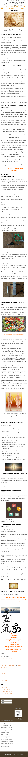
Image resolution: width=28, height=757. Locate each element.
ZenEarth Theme (9, 754)
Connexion (4, 687)
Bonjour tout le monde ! (7, 658)
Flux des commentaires (7, 691)
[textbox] (7, 750)
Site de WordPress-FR (7, 693)
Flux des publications (6, 689)
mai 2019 (4, 673)
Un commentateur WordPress (8, 665)
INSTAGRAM (20, 718)
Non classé (4, 680)
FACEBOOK (20, 719)
